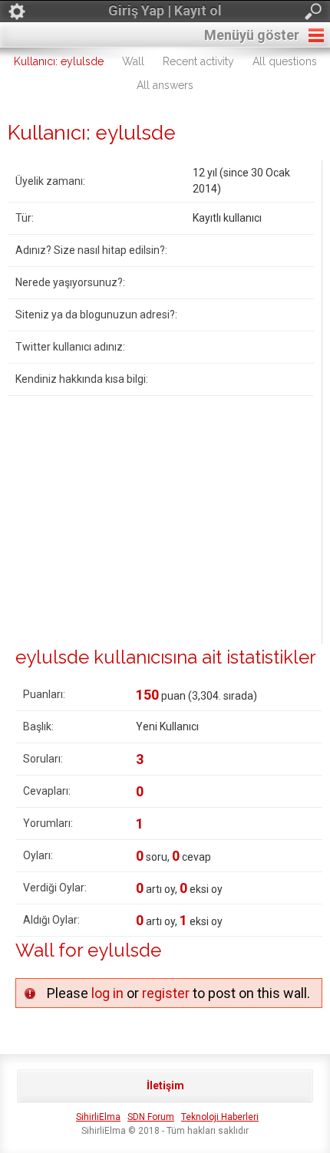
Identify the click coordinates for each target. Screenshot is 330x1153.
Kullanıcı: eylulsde (59, 61)
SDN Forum (150, 1117)
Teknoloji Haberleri (220, 1117)
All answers (165, 85)
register (166, 993)
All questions (284, 61)
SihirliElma (98, 1117)
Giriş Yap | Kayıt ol (165, 10)
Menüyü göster (251, 35)
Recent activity (198, 61)
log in (107, 993)
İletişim (165, 1085)
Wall (133, 61)
